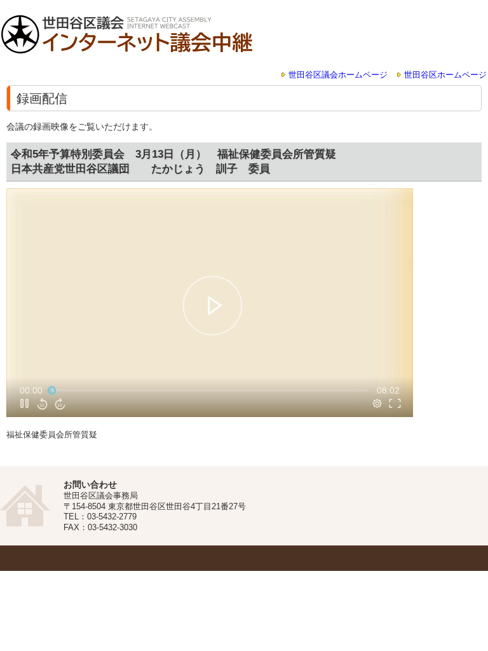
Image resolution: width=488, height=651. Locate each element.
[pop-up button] (377, 404)
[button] (211, 304)
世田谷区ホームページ (445, 75)
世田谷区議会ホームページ (338, 75)
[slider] (209, 390)
